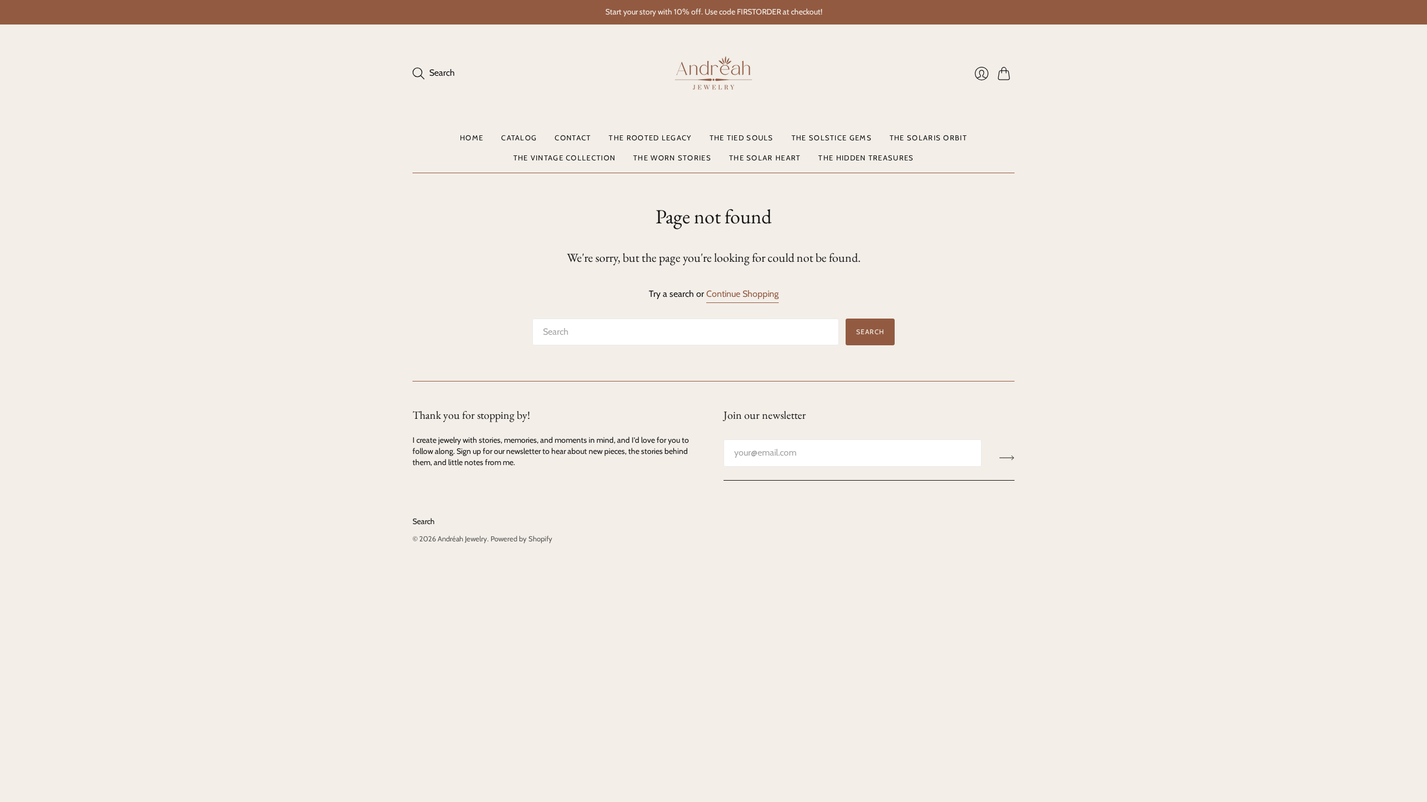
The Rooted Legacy (650, 137)
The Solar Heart (765, 157)
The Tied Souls (742, 137)
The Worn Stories (672, 157)
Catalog (519, 137)
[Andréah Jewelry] (713, 73)
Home (471, 137)
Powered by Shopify (521, 538)
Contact (573, 137)
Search (870, 331)
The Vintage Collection (564, 157)
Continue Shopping (742, 293)
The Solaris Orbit (928, 137)
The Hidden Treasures (866, 157)
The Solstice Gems (832, 137)
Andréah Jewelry (462, 538)
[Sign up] (1007, 457)
